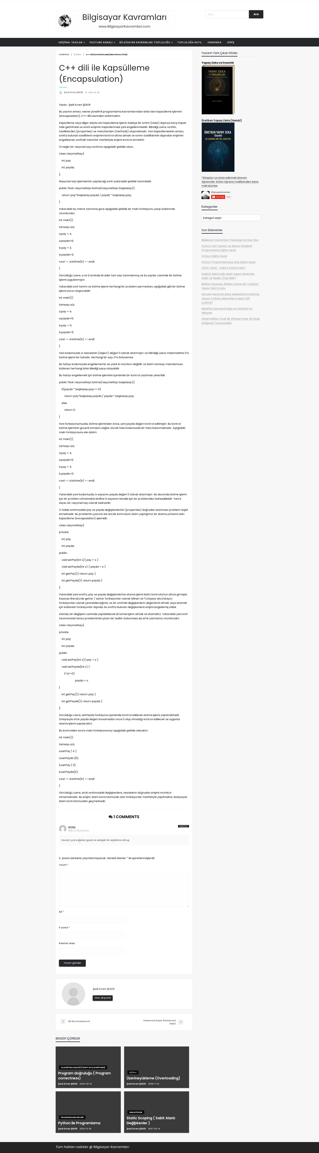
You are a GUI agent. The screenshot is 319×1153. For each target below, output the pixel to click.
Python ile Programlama (79, 1123)
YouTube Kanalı (101, 42)
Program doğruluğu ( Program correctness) (84, 1075)
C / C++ (77, 54)
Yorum (64, 865)
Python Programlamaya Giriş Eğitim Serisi (228, 262)
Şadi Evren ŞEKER (74, 92)
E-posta (64, 927)
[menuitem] (71, 42)
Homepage (64, 54)
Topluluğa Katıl (189, 42)
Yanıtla (183, 826)
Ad (61, 911)
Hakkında (214, 42)
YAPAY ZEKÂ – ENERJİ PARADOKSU (223, 268)
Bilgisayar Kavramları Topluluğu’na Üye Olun (230, 240)
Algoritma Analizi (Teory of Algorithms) (83, 1067)
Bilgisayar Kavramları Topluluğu (144, 42)
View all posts (102, 997)
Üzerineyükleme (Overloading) (153, 1078)
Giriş (230, 42)
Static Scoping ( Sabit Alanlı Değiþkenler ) (151, 1120)
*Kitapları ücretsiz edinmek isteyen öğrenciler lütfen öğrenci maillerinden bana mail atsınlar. (230, 182)
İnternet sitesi (67, 943)
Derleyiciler (135, 1112)
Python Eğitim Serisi (214, 256)
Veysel (72, 827)
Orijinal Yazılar (70, 42)
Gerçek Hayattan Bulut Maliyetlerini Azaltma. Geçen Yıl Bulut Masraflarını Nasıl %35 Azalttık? (231, 298)
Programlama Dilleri (72, 1117)
